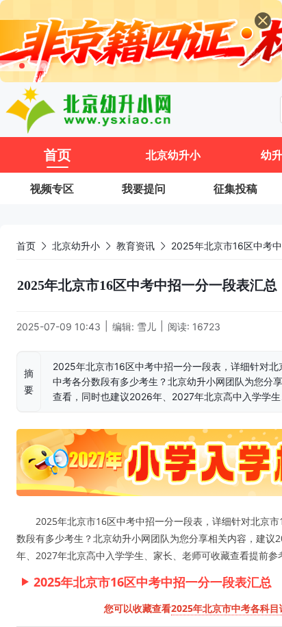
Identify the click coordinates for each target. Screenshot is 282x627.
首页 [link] (26, 245)
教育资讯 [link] (135, 245)
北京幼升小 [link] (76, 245)
